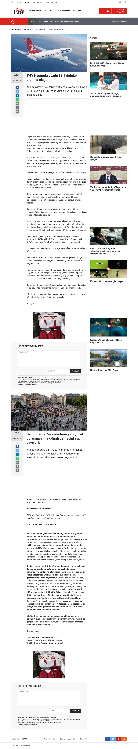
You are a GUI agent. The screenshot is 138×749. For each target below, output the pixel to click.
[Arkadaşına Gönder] (17, 103)
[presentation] (19, 21)
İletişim (62, 739)
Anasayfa (47, 739)
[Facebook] (17, 87)
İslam (52, 11)
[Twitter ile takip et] (113, 739)
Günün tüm (119, 21)
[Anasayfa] (12, 2)
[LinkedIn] (17, 95)
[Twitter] (17, 91)
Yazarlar (18, 2)
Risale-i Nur (35, 11)
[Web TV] (120, 2)
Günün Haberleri (38, 2)
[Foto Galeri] (125, 2)
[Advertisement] (57, 117)
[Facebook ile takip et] (107, 739)
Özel (45, 11)
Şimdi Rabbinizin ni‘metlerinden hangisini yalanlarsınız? (59, 21)
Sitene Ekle (54, 2)
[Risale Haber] (18, 11)
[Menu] (102, 11)
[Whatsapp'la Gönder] (17, 99)
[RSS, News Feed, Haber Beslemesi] (124, 739)
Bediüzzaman (63, 11)
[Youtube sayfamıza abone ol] (118, 739)
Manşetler (27, 2)
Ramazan (76, 11)
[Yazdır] (17, 107)
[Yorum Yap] (17, 111)
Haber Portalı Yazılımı (22, 746)
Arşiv (47, 2)
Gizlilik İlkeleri (72, 739)
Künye (55, 739)
